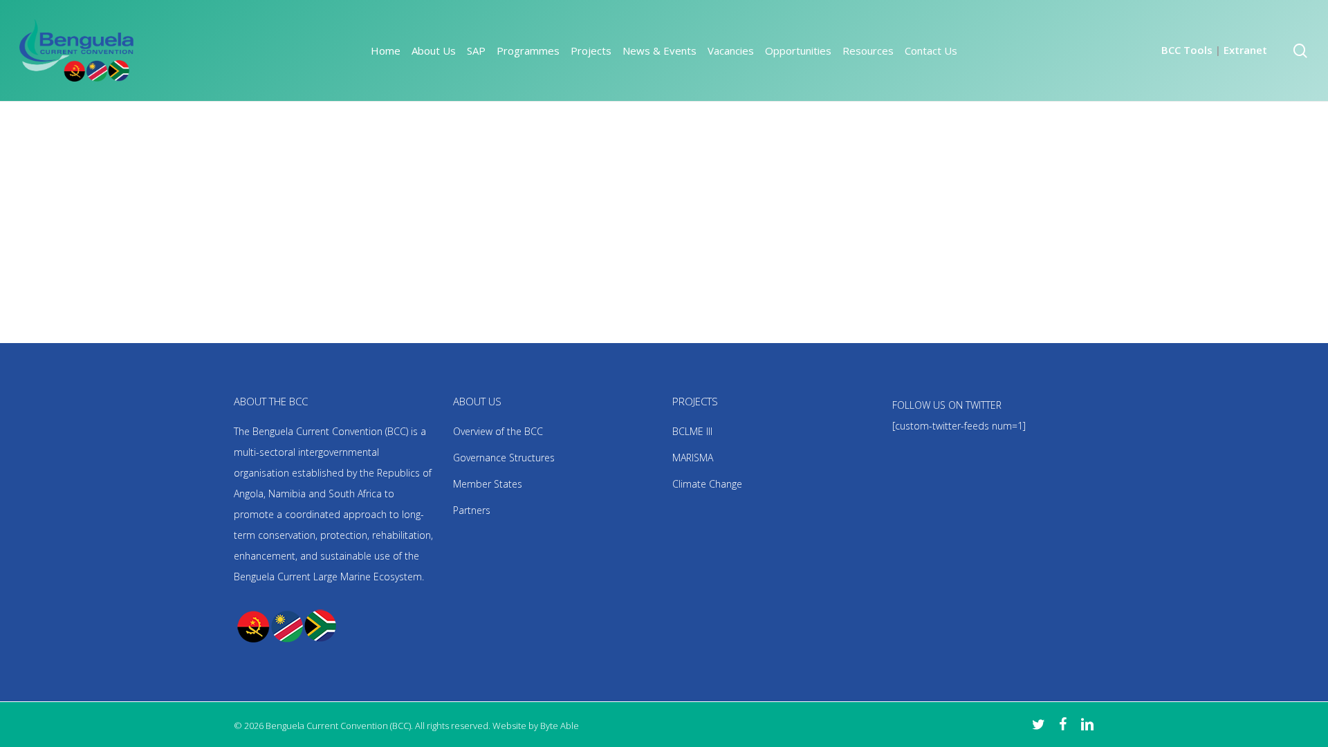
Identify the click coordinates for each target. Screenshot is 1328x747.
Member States (487, 483)
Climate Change (707, 483)
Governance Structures (504, 457)
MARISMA (692, 457)
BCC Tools (1186, 50)
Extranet (1245, 50)
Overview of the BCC (498, 431)
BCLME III (692, 431)
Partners (471, 510)
